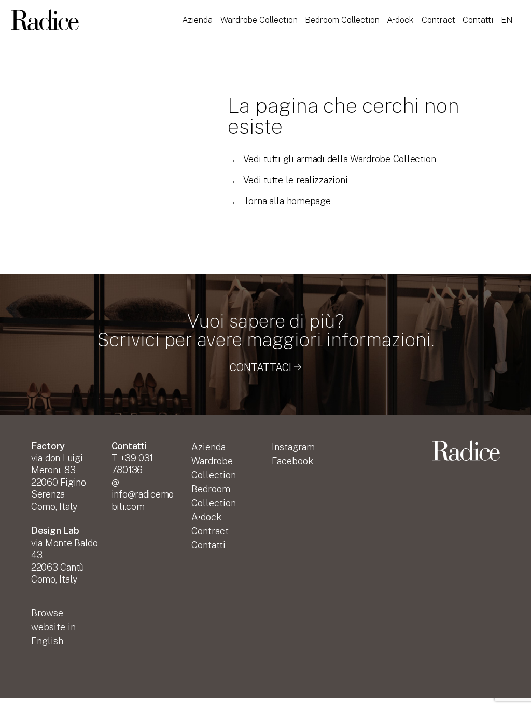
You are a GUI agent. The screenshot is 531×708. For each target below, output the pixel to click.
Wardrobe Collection (259, 20)
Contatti (478, 20)
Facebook (292, 461)
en (507, 20)
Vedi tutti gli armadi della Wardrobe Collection (332, 158)
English (53, 626)
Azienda (197, 20)
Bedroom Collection (342, 20)
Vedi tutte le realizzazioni (288, 180)
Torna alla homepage (279, 200)
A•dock (400, 20)
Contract (438, 20)
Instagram (293, 447)
